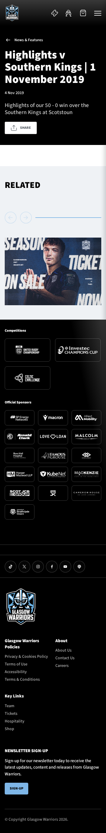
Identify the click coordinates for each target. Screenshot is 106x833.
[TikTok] (10, 566)
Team (9, 706)
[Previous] (11, 217)
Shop (9, 729)
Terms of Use (16, 664)
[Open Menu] (97, 12)
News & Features (28, 40)
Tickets (11, 714)
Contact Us (64, 658)
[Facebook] (52, 566)
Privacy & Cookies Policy (26, 657)
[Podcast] (79, 566)
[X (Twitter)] (24, 566)
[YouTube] (65, 566)
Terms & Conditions (22, 679)
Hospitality (14, 721)
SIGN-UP (16, 788)
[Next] (26, 217)
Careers (62, 666)
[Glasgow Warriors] (12, 13)
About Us (63, 650)
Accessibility (16, 672)
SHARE (25, 127)
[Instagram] (38, 566)
